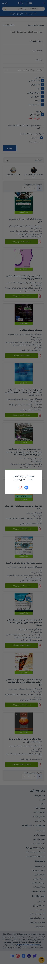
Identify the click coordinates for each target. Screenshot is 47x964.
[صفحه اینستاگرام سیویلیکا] (21, 488)
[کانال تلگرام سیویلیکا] (26, 488)
